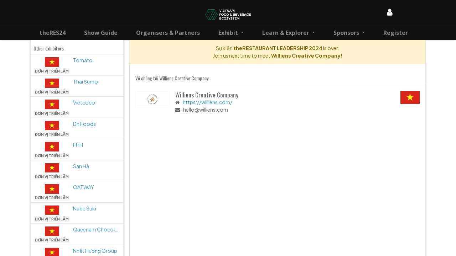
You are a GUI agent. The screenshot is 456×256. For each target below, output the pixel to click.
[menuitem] (52, 33)
